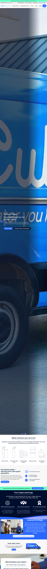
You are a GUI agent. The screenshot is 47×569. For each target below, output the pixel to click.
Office (6, 2)
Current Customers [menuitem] (28, 2)
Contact (40, 5)
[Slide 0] (21, 433)
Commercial (10, 2)
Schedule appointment (21, 226)
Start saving (8, 226)
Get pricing (44, 6)
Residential (3, 2)
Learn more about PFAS (38, 488)
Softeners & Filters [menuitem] (15, 5)
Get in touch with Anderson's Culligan (23, 536)
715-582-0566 (43, 2)
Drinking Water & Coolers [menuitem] (24, 5)
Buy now (13, 549)
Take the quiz (5, 482)
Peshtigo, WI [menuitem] (21, 2)
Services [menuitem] (32, 5)
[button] (1, 221)
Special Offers (35, 2)
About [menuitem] (36, 5)
